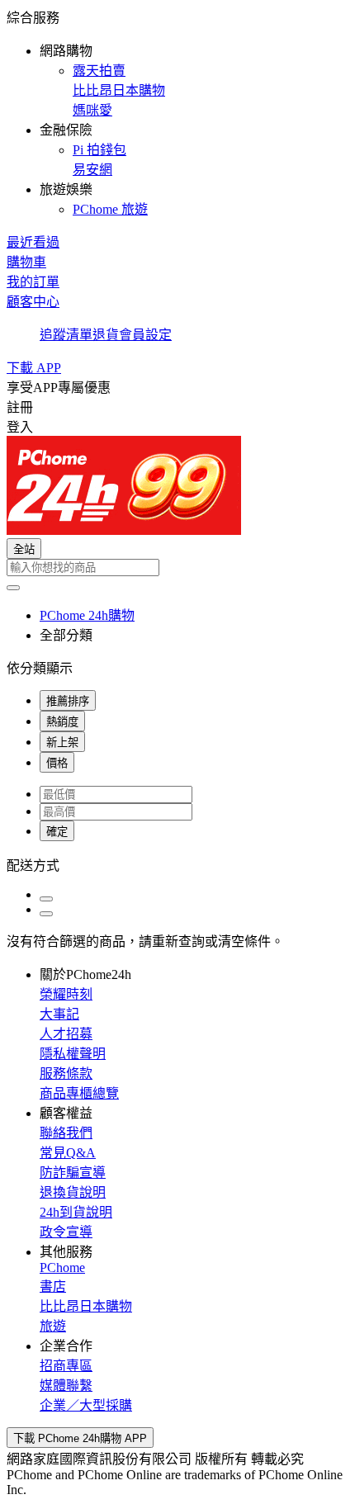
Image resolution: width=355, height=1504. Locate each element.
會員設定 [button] (145, 335)
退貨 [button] (105, 335)
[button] (177, 112)
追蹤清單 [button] (66, 335)
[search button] (13, 587)
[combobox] (177, 567)
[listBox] (177, 864)
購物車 (26, 262)
